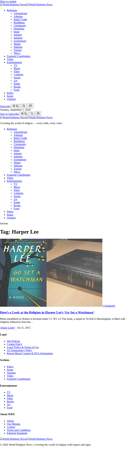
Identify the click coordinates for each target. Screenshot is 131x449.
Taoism (17, 50)
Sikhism (18, 47)
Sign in (4, 114)
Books (17, 86)
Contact (11, 427)
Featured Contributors (18, 56)
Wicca (17, 53)
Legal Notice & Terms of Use (23, 347)
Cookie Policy (14, 344)
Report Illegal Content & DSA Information (30, 353)
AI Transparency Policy (19, 350)
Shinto (17, 44)
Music (17, 68)
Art (15, 80)
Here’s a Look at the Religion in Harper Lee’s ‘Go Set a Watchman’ (47, 312)
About (10, 420)
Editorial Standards (17, 433)
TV (15, 65)
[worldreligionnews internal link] (26, 4)
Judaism (18, 37)
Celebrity (19, 74)
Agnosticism (20, 13)
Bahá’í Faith (20, 19)
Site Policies (13, 341)
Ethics (10, 92)
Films (17, 71)
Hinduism (19, 28)
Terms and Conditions (19, 430)
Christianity (20, 25)
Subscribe (5, 106)
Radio (17, 83)
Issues (10, 96)
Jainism (18, 34)
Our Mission (13, 423)
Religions (12, 10)
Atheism (18, 16)
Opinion (11, 99)
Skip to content (8, 1)
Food (16, 89)
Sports (17, 77)
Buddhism (19, 22)
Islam (16, 31)
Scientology (20, 40)
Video (10, 59)
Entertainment (14, 62)
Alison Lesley (7, 327)
